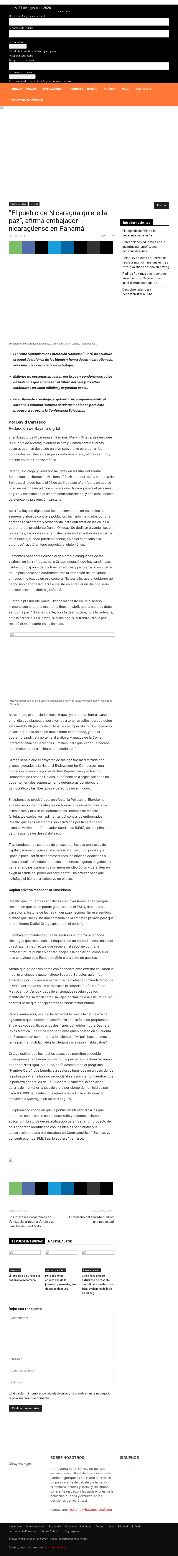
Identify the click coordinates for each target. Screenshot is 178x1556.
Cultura (100, 1526)
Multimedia (143, 89)
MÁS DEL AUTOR (60, 1241)
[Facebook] (116, 8)
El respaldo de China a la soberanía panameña (139, 233)
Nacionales (15, 1526)
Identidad (15, 1270)
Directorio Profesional (27, 100)
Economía (76, 89)
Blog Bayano (71, 1531)
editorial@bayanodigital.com (91, 1509)
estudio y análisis (55, 1270)
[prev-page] (10, 1301)
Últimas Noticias (49, 1531)
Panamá (31, 89)
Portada (16, 89)
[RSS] (144, 8)
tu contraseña (16, 42)
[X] (159, 8)
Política (109, 89)
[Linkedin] (130, 8)
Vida (111, 1526)
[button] (164, 89)
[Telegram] (151, 8)
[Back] (59, 6)
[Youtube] (166, 8)
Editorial (123, 1526)
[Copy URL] (106, 247)
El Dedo (136, 1526)
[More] (119, 247)
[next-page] (12, 1301)
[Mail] (137, 8)
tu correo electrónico (20, 72)
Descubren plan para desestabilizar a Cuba (137, 292)
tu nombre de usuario (21, 27)
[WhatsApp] (15, 247)
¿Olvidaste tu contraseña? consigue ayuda (32, 51)
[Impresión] (93, 247)
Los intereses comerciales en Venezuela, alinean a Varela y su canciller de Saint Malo (31, 1221)
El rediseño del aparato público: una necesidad (91, 1219)
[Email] (80, 247)
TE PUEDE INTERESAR (27, 1241)
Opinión (92, 89)
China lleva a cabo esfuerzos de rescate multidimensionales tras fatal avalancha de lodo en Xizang (97, 1284)
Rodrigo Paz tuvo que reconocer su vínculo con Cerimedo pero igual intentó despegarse (144, 278)
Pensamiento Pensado (22, 1531)
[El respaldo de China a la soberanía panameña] (25, 1261)
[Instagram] (123, 8)
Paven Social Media (55, 1547)
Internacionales (18, 203)
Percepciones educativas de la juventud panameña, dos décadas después (143, 246)
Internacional (53, 89)
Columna (70, 1526)
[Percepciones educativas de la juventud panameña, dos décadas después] (61, 1261)
